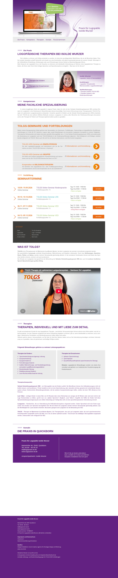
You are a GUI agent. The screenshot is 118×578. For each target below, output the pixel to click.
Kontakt (48, 40)
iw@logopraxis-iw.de (29, 449)
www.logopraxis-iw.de (29, 452)
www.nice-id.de (22, 549)
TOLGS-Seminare (59, 40)
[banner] (59, 18)
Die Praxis (21, 40)
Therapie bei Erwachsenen (39, 86)
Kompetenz (30, 40)
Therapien (40, 40)
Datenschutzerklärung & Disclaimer (27, 541)
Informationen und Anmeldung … (78, 146)
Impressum (21, 539)
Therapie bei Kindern (37, 80)
